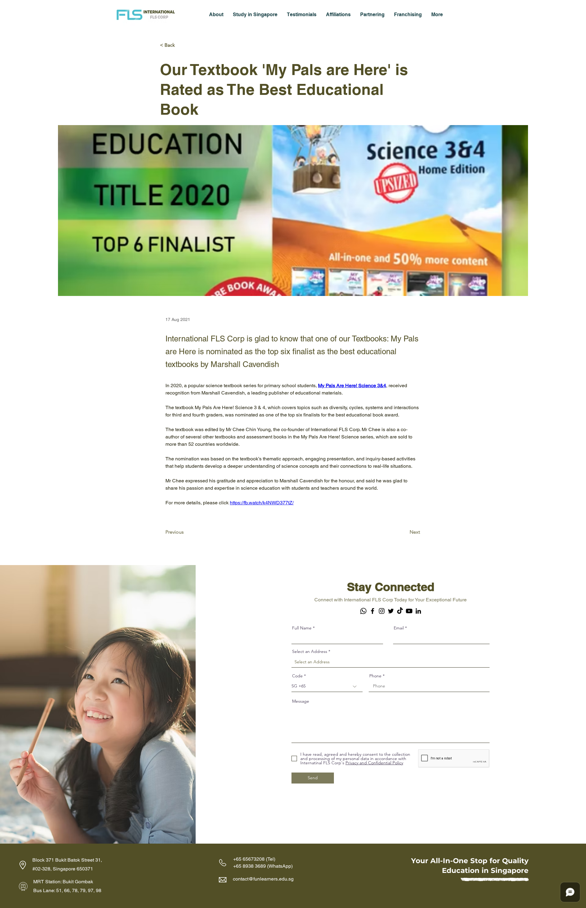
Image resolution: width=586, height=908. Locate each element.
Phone (375, 676)
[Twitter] (391, 611)
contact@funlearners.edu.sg (263, 879)
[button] (216, 14)
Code (297, 676)
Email (399, 628)
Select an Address (309, 651)
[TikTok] (400, 611)
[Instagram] (381, 611)
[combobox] (390, 662)
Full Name (302, 628)
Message (300, 701)
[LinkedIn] (418, 611)
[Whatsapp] (363, 611)
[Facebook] (372, 611)
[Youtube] (409, 611)
